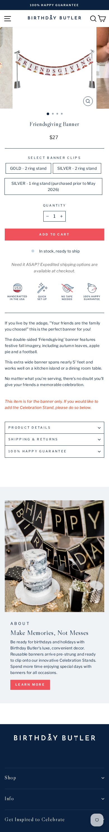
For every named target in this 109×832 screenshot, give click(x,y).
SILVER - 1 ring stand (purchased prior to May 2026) (53, 186)
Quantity (54, 205)
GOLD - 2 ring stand (28, 168)
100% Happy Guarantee (37, 451)
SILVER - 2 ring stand (77, 168)
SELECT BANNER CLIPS (54, 158)
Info (9, 798)
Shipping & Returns (33, 439)
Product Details (29, 428)
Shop (10, 778)
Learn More (30, 685)
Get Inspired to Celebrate (36, 819)
